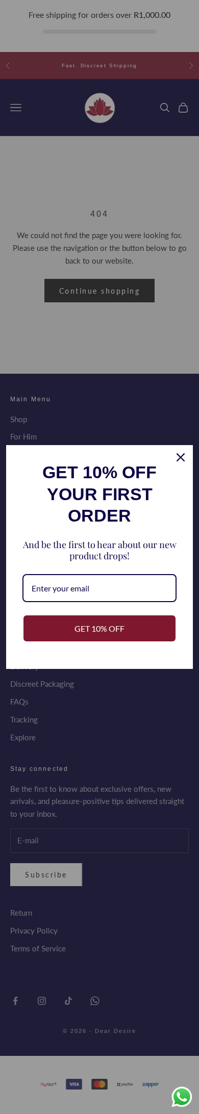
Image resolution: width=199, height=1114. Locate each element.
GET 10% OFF (99, 628)
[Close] (180, 457)
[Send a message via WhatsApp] (182, 1097)
